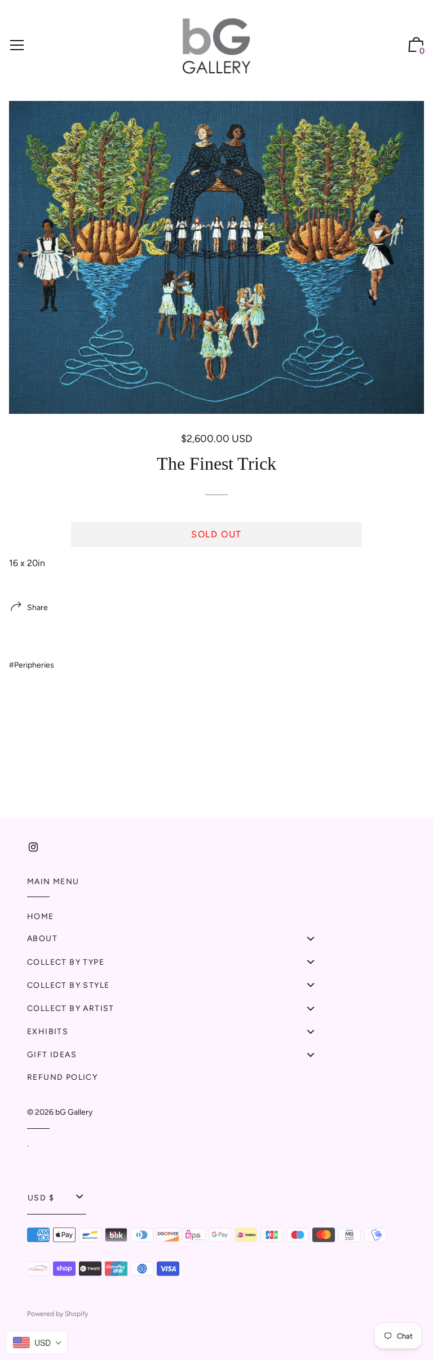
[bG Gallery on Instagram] (33, 847)
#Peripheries (31, 665)
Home (40, 916)
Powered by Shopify (57, 1314)
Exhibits (47, 1031)
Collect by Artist (70, 1008)
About (42, 938)
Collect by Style (68, 985)
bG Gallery (73, 1112)
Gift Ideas (52, 1054)
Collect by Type (65, 962)
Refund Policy (62, 1077)
